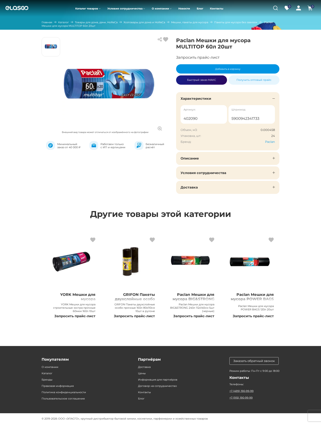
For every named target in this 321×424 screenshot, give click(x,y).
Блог (200, 8)
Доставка (144, 367)
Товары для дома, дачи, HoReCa (96, 22)
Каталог (63, 22)
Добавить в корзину (227, 68)
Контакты (216, 8)
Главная (47, 22)
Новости (184, 8)
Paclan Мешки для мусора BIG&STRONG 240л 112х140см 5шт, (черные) (193, 301)
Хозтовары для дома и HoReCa (144, 22)
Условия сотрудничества (124, 8)
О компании (160, 8)
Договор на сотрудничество (157, 386)
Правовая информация (58, 386)
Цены (142, 373)
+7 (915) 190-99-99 (241, 397)
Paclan (270, 142)
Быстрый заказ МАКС (201, 78)
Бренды (47, 379)
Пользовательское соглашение (63, 398)
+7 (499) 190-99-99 (241, 391)
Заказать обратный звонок (254, 361)
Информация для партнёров (157, 379)
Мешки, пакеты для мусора (189, 22)
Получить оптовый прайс (253, 80)
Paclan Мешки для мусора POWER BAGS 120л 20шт (252, 299)
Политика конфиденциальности (64, 392)
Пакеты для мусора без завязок (235, 22)
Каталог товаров (86, 8)
